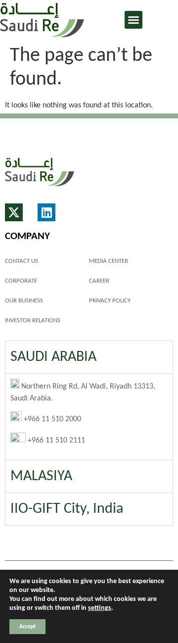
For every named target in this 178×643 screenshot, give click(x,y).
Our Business (24, 300)
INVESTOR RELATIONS (32, 320)
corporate (21, 281)
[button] (133, 20)
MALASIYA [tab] (41, 476)
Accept (27, 627)
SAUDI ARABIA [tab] (53, 357)
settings (99, 608)
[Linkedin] (46, 212)
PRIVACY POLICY (110, 300)
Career (99, 281)
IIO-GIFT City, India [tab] (66, 509)
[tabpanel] (89, 416)
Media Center (108, 261)
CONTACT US (21, 261)
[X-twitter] (14, 212)
